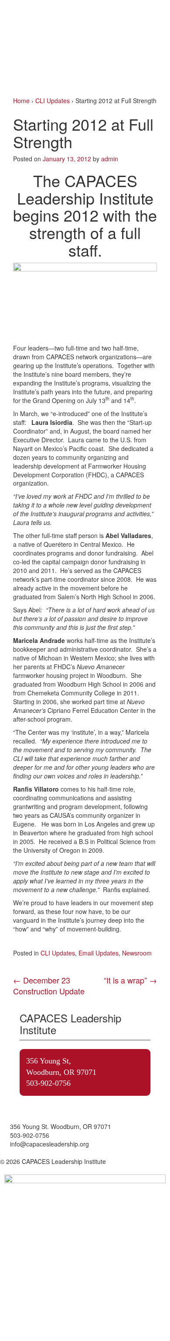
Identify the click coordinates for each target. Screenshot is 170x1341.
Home (21, 100)
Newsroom (137, 952)
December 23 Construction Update (49, 985)
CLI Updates (52, 100)
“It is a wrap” (130, 980)
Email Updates (98, 952)
